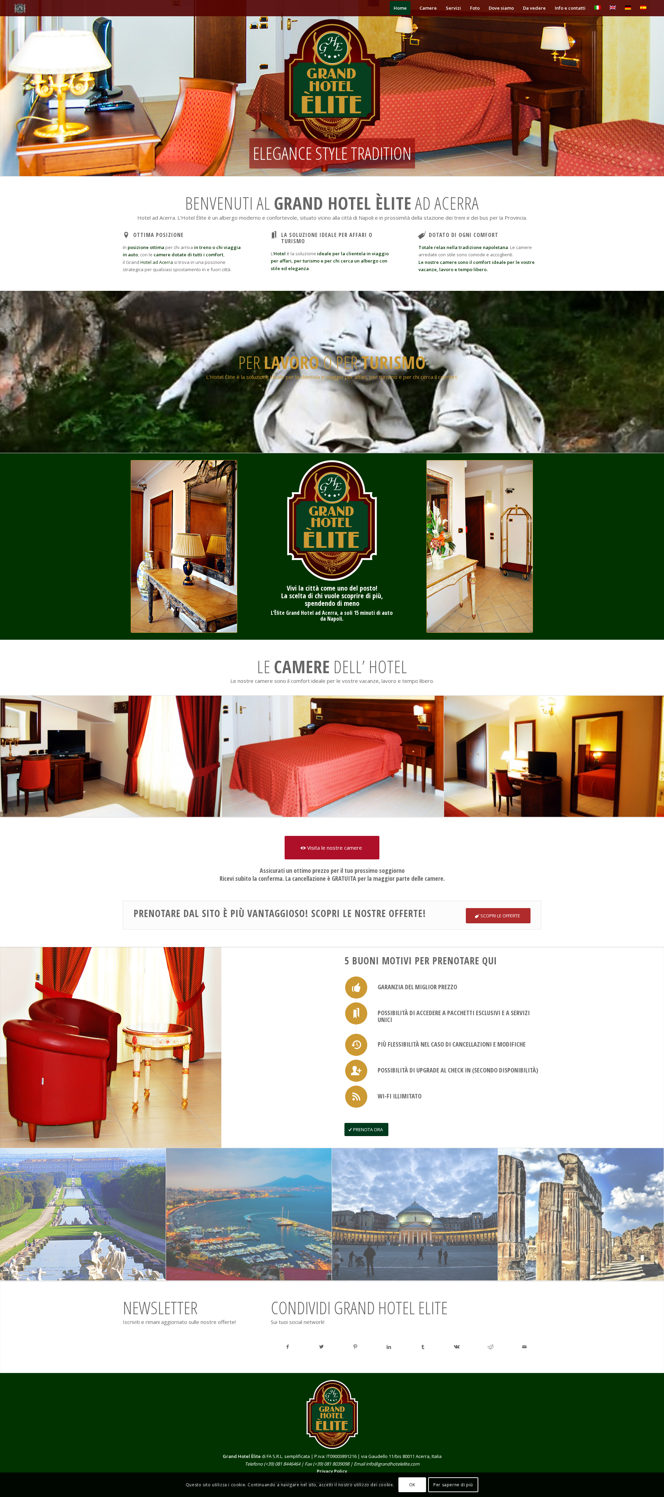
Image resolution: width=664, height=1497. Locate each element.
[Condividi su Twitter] (321, 1347)
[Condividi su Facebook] (288, 1347)
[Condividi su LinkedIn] (389, 1347)
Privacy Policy (332, 1471)
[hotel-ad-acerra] (57, 8)
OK (412, 1485)
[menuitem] (400, 8)
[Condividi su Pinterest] (355, 1347)
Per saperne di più (453, 1485)
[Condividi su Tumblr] (423, 1347)
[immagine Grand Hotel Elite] (333, 756)
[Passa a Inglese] (612, 8)
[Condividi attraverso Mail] (524, 1347)
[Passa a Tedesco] (628, 8)
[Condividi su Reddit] (490, 1347)
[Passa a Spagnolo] (643, 8)
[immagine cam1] (111, 756)
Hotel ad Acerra (156, 262)
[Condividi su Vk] (457, 1347)
